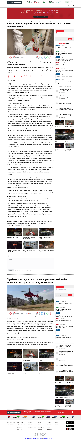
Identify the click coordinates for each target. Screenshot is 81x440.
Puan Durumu (41, 417)
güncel (13, 225)
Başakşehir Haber (10, 21)
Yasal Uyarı (54, 438)
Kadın (38, 5)
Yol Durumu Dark (10, 424)
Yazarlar (57, 5)
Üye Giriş (56, 422)
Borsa (8, 417)
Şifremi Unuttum (58, 425)
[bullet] (24, 270)
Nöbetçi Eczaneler (21, 425)
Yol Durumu (62, 417)
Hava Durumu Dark (11, 422)
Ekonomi (28, 5)
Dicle (9, 346)
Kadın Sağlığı (21, 21)
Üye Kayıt (56, 424)
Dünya (9, 225)
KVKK (44, 438)
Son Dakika (9, 5)
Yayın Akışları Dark (21, 424)
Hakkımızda (27, 438)
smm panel (19, 429)
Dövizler (40, 424)
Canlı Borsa (30, 422)
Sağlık (23, 225)
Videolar (51, 5)
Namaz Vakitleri (15, 417)
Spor (34, 5)
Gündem (22, 5)
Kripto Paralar (70, 417)
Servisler (16, 5)
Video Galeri (49, 424)
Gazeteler (63, 5)
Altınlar (39, 422)
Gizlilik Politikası (36, 438)
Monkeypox (18, 225)
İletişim (31, 438)
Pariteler (54, 417)
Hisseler (48, 417)
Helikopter (23, 346)
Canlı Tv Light (9, 425)
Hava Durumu (32, 417)
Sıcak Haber (49, 429)
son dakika (28, 225)
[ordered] (22, 270)
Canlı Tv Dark (20, 422)
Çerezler (40, 438)
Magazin (16, 21)
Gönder (10, 270)
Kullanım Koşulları (48, 438)
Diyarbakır (13, 346)
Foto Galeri (44, 5)
